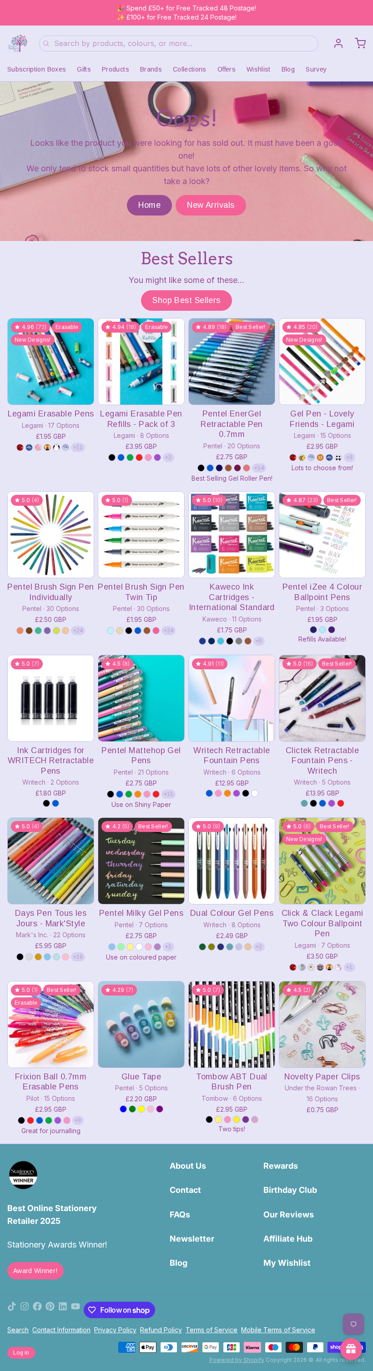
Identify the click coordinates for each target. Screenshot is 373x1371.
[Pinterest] (50, 1310)
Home (149, 205)
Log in (21, 1353)
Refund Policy (161, 1330)
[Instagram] (24, 1310)
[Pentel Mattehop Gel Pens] (141, 698)
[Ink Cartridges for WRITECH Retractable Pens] (50, 698)
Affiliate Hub (288, 1238)
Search (18, 1330)
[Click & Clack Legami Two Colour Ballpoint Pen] (322, 860)
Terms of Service (211, 1330)
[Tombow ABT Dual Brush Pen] (231, 1024)
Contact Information (61, 1330)
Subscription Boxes (36, 69)
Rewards (280, 1166)
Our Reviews (288, 1214)
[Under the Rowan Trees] (17, 43)
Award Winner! (35, 1270)
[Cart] (357, 43)
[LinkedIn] (62, 1310)
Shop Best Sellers (186, 300)
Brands (151, 69)
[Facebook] (37, 1310)
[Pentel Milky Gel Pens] (141, 860)
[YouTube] (75, 1310)
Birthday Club (290, 1190)
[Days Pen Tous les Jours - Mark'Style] (50, 860)
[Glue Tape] (141, 1024)
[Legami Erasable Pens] (50, 361)
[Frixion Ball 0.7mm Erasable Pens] (50, 1024)
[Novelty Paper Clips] (322, 1024)
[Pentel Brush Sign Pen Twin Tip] (141, 534)
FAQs (180, 1214)
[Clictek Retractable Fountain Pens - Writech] (322, 698)
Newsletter (192, 1238)
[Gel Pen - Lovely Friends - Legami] (322, 361)
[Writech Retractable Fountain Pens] (231, 698)
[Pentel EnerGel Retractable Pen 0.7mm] (231, 361)
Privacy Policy (115, 1330)
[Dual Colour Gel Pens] (231, 860)
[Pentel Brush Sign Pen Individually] (50, 534)
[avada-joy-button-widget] (351, 1349)
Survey (316, 69)
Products (115, 69)
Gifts (84, 69)
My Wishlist (287, 1263)
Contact (185, 1190)
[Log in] (335, 43)
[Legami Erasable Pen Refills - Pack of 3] (141, 361)
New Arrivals (210, 205)
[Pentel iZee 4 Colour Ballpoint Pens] (322, 534)
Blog (288, 69)
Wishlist (259, 69)
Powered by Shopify (236, 1359)
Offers (226, 69)
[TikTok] (11, 1310)
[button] (51, 392)
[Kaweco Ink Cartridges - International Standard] (231, 534)
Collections (190, 69)
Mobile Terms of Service (278, 1330)
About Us (188, 1166)
